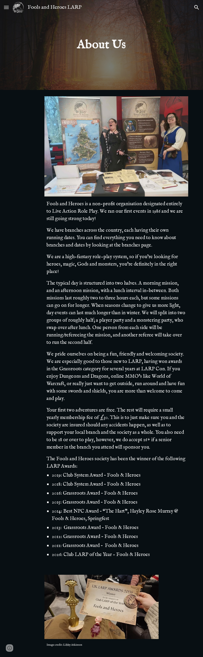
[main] (101, 45)
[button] (6, 7)
